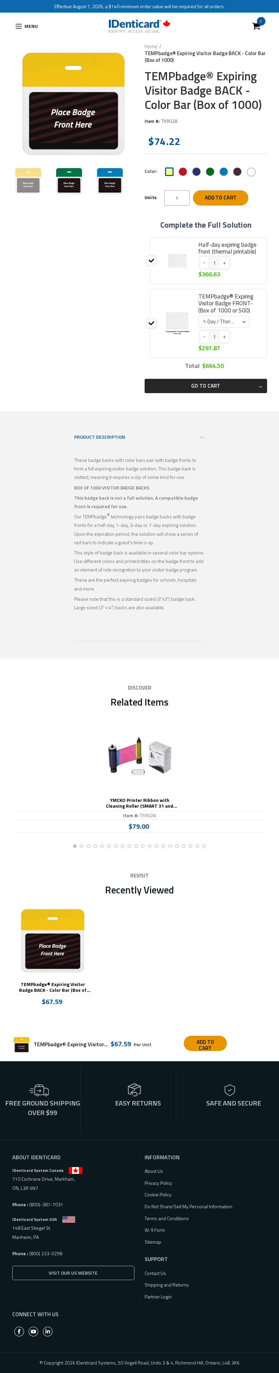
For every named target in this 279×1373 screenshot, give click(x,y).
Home (151, 46)
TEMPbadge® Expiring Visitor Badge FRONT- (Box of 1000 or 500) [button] (225, 303)
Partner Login (158, 1296)
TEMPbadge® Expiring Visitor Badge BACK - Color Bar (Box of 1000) (52, 987)
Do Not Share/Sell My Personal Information (188, 1206)
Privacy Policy (158, 1182)
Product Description (99, 436)
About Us (154, 1171)
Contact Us (155, 1273)
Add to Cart (220, 197)
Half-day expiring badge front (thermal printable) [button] (227, 248)
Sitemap (153, 1241)
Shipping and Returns (167, 1284)
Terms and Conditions (167, 1218)
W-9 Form (155, 1229)
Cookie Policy (158, 1194)
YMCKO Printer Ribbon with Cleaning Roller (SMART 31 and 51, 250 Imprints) (139, 803)
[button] (204, 263)
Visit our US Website (73, 1272)
